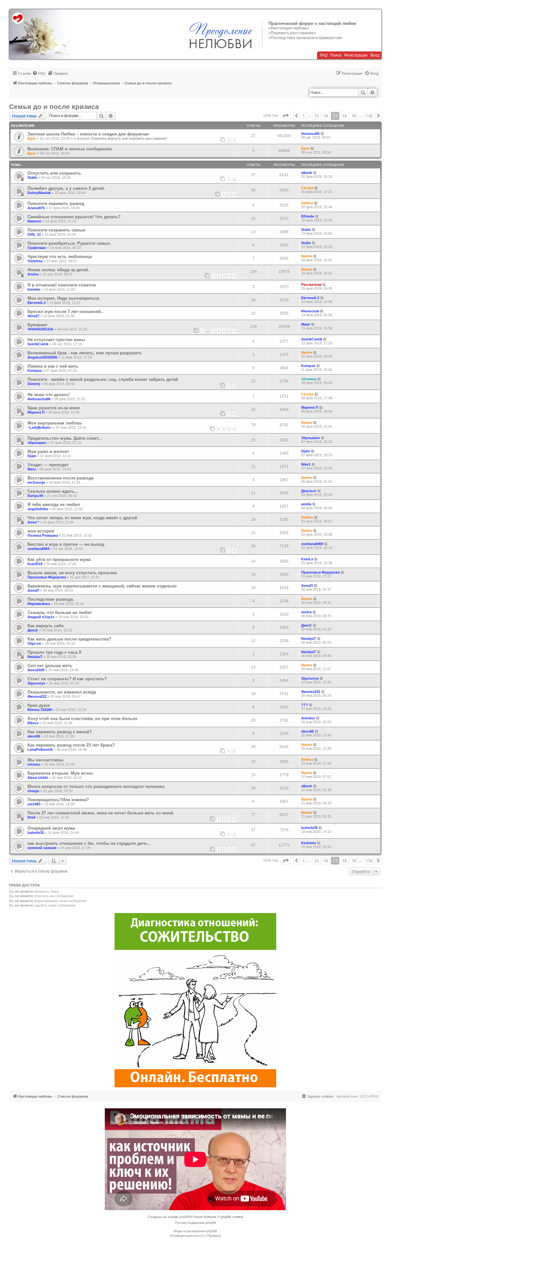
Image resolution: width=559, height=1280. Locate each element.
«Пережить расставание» (292, 33)
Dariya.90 (35, 496)
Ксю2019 (34, 564)
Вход (374, 55)
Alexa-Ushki (37, 778)
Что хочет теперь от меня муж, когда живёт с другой (82, 517)
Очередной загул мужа (51, 828)
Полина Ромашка (42, 535)
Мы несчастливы (45, 760)
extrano (33, 764)
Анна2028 (35, 670)
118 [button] (369, 116)
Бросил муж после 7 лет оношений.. (65, 311)
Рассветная (311, 284)
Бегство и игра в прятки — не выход (65, 544)
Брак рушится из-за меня (53, 407)
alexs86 (33, 736)
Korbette (308, 843)
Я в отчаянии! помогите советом (61, 285)
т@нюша (308, 379)
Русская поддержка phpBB (195, 1222)
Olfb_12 (34, 234)
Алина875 (36, 208)
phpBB (185, 1217)
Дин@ (32, 630)
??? (304, 705)
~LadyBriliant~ (39, 427)
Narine (306, 256)
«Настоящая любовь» (289, 28)
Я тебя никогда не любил (53, 504)
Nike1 (306, 464)
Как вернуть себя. (46, 625)
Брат (31, 138)
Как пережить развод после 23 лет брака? (71, 745)
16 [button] (325, 116)
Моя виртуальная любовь (54, 423)
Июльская (310, 311)
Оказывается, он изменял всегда (61, 692)
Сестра (307, 188)
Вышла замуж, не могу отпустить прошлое (72, 572)
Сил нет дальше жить (49, 665)
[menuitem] (38, 73)
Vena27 (33, 316)
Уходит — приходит (48, 464)
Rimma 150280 (39, 710)
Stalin (32, 177)
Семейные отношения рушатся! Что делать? (74, 216)
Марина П (36, 412)
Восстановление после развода (60, 478)
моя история (40, 531)
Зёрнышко (36, 443)
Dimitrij (33, 384)
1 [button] (303, 116)
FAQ (323, 55)
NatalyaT (308, 638)
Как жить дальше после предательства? (69, 639)
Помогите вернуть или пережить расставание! (129, 138)
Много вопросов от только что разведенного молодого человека (95, 786)
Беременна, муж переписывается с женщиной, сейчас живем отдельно (102, 586)
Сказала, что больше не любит (59, 612)
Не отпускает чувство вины (56, 339)
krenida (33, 289)
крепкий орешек (42, 848)
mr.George (36, 482)
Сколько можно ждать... (52, 491)
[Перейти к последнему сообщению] (323, 133)
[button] (285, 116)
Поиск (335, 55)
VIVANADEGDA (40, 329)
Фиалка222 (37, 696)
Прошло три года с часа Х (54, 652)
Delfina (307, 203)
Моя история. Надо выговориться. (63, 298)
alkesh (306, 173)
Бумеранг (37, 324)
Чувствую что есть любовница (59, 256)
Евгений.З (36, 303)
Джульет (308, 491)
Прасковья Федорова (46, 577)
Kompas (34, 370)
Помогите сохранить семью (56, 230)
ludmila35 (35, 832)
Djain (31, 456)
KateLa (307, 559)
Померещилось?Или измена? (58, 799)
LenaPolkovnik (40, 749)
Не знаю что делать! (48, 394)
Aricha (32, 274)
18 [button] (344, 116)
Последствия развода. (50, 599)
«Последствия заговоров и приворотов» (306, 38)
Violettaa (34, 261)
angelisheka (37, 509)
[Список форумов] (42, 34)
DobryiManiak (39, 193)
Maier (305, 324)
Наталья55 (310, 133)
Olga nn (34, 643)
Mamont (34, 221)
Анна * (33, 522)
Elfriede (307, 216)
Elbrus (32, 723)
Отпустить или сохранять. (54, 173)
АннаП (33, 590)
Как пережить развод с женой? (59, 731)
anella (306, 504)
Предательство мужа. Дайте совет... (64, 438)
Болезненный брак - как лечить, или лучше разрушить (84, 352)
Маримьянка (38, 604)
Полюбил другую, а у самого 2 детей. (66, 188)
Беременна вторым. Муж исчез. (60, 773)
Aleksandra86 (38, 399)
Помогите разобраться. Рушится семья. (69, 243)
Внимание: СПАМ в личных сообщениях (69, 148)
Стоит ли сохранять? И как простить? (67, 678)
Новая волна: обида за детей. (58, 269)
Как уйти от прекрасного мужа (59, 559)
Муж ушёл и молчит (48, 451)
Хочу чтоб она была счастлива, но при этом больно (82, 718)
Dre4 (31, 817)
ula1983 (33, 804)
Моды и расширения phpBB (195, 1231)
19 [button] (354, 116)
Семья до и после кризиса (54, 106)
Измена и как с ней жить (52, 366)
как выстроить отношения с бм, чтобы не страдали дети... (88, 843)
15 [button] (316, 116)
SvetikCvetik (38, 344)
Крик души (38, 705)
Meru (31, 469)
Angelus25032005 (42, 357)
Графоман (36, 248)
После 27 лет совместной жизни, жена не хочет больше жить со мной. (100, 813)
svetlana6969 (38, 549)
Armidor (308, 718)
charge (33, 791)
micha (306, 612)
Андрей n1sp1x (40, 617)
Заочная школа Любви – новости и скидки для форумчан (88, 134)
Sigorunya (36, 683)
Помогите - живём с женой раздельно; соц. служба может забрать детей (102, 379)
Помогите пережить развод (55, 203)
